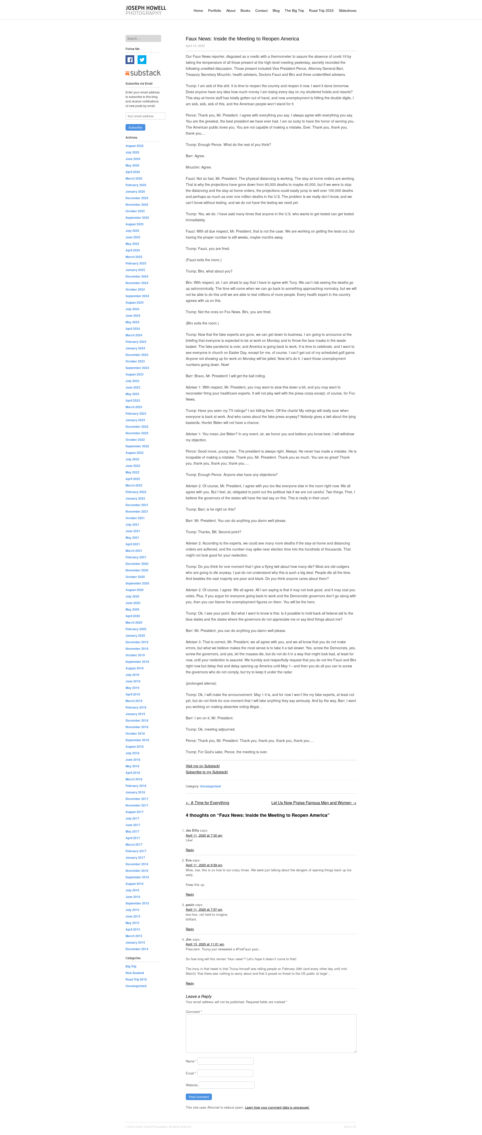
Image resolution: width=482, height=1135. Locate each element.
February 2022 (136, 492)
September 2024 (137, 296)
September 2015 (137, 903)
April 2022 (133, 478)
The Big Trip (294, 11)
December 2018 (137, 720)
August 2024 (135, 302)
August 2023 (135, 374)
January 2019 (135, 714)
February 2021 (136, 557)
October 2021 (135, 518)
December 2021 (137, 505)
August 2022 (135, 452)
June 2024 (133, 315)
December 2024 (137, 276)
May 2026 (132, 165)
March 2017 (134, 844)
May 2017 (132, 831)
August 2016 (135, 883)
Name (191, 1061)
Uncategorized (210, 786)
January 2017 (135, 857)
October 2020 (135, 576)
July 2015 (132, 909)
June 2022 (133, 465)
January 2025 (135, 269)
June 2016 (133, 896)
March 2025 (134, 256)
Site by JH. (350, 1126)
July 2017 (132, 818)
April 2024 (133, 328)
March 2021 (134, 550)
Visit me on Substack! (203, 765)
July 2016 (132, 890)
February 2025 (136, 263)
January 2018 (135, 792)
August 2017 (135, 811)
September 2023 (137, 367)
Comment (194, 1011)
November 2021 (137, 511)
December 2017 (137, 798)
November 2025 (137, 204)
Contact (261, 11)
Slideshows (347, 11)
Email (191, 1073)
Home (198, 11)
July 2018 (132, 753)
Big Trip (131, 966)
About (230, 11)
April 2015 (133, 929)
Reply (190, 849)
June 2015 (133, 916)
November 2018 (137, 727)
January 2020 (135, 635)
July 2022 (132, 459)
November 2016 (137, 870)
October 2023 (135, 361)
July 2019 (132, 674)
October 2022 (135, 439)
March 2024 (134, 335)
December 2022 (137, 426)
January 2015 (135, 942)
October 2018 (135, 733)
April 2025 (133, 250)
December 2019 (137, 642)
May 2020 (132, 609)
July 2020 (132, 596)
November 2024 (137, 283)
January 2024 (135, 348)
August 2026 (135, 145)
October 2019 (135, 655)
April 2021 (133, 544)
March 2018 (134, 779)
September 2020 (137, 583)
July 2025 (132, 230)
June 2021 (133, 531)
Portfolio (214, 11)
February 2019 (136, 707)
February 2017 (136, 851)
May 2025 (132, 243)
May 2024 (132, 322)
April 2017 (133, 838)
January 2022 (135, 498)
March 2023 (134, 407)
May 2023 (132, 394)
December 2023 (137, 354)
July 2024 (132, 309)
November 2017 (137, 805)
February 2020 (136, 629)
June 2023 (133, 387)
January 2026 (135, 191)
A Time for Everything (207, 802)
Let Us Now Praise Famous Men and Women (313, 802)
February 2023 (136, 413)
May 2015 (132, 923)
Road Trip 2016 (321, 11)
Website (192, 1085)
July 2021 (132, 524)
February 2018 (136, 785)
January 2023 (135, 420)
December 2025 (137, 198)
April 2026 (133, 172)
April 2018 (133, 772)
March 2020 (134, 622)
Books (245, 11)
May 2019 (132, 687)
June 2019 (133, 681)
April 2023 (133, 400)
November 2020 (137, 570)
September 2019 (137, 661)
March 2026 (134, 178)
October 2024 (135, 289)
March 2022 (134, 485)
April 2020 (133, 616)
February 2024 (136, 341)
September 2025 (137, 217)
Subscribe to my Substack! (207, 771)
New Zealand (135, 972)
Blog (276, 11)
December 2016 (137, 864)
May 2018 (132, 766)
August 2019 (135, 668)
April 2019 (133, 694)
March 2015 (134, 936)
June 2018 (133, 759)
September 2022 (137, 446)
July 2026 (132, 152)
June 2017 (133, 825)
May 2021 (132, 537)
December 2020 (137, 563)
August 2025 (135, 224)
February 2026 (136, 185)
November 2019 (137, 648)
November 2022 (137, 433)
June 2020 (133, 603)
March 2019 (134, 700)
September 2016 (137, 877)
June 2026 (133, 158)
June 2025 (133, 237)
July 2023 (132, 381)
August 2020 (135, 589)
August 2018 (135, 746)
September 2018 (137, 740)
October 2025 (135, 211)
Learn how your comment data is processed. (277, 1107)
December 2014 (137, 949)
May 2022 (132, 472)
